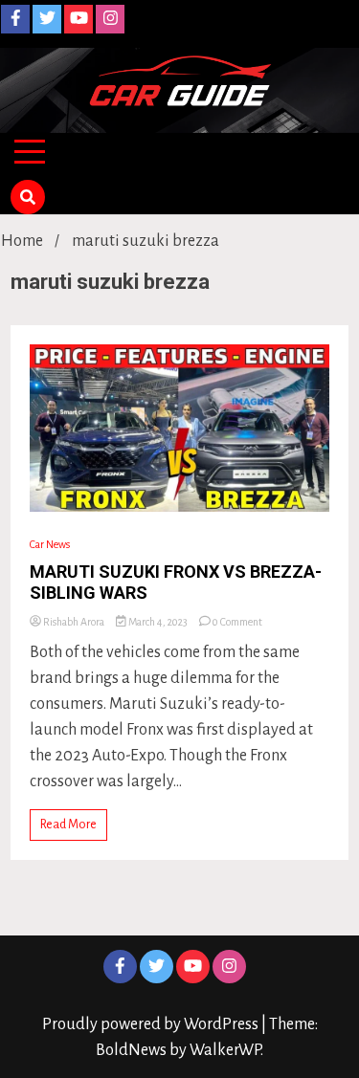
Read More (68, 824)
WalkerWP (225, 1050)
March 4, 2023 (158, 621)
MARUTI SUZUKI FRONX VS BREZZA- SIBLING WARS (176, 582)
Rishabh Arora (73, 621)
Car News (50, 544)
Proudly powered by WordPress (151, 1024)
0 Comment (237, 621)
